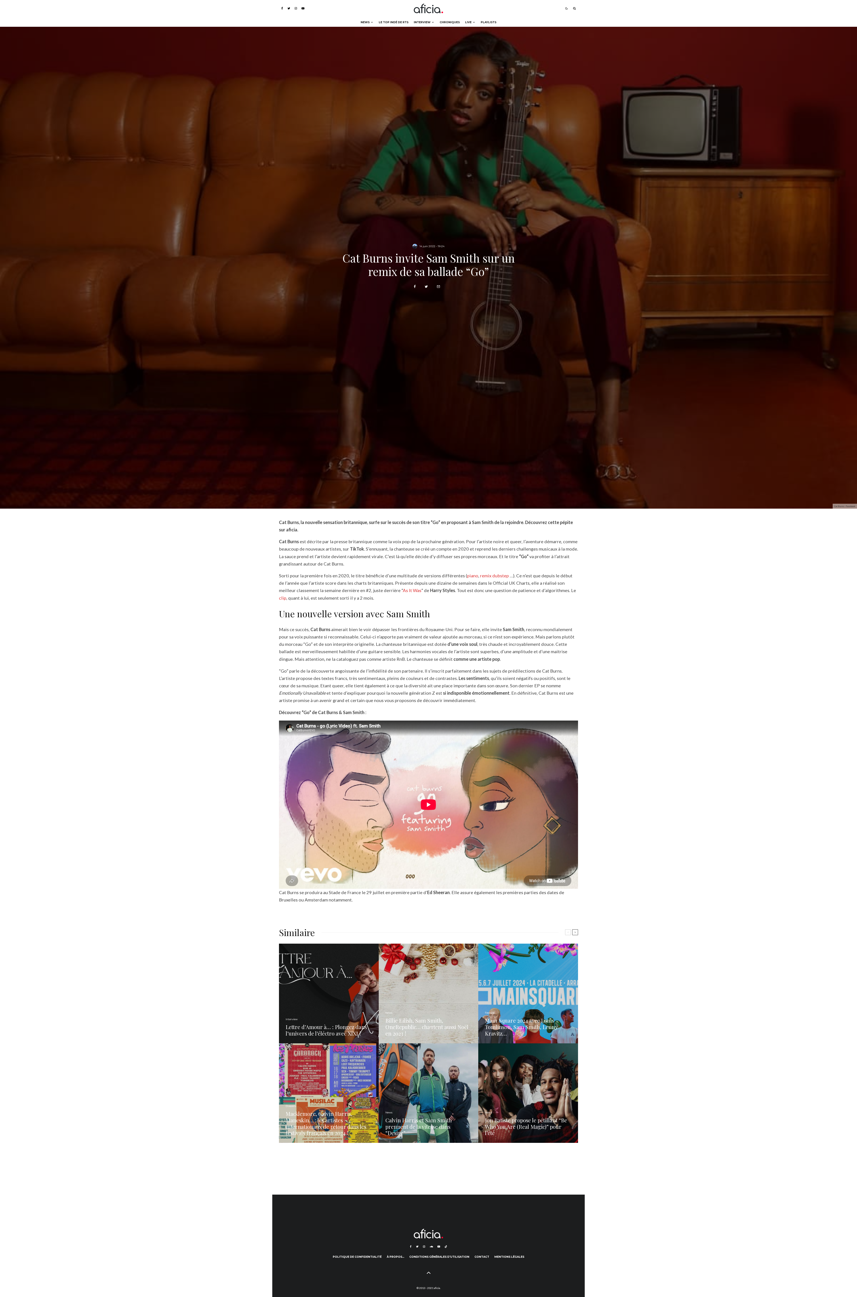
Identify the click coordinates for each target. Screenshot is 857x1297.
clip (282, 598)
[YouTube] (303, 8)
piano (472, 575)
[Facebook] (282, 8)
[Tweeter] (426, 286)
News (365, 22)
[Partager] (415, 286)
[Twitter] (288, 8)
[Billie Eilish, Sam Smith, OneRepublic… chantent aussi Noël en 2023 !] (428, 993)
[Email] (438, 286)
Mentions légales (509, 1256)
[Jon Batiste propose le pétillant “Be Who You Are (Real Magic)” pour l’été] (528, 1093)
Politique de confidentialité (357, 1256)
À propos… (395, 1256)
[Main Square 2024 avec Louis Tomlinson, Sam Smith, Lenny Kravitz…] (528, 993)
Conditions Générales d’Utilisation (439, 1256)
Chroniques (450, 22)
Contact (481, 1256)
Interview (422, 22)
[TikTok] (445, 1246)
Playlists (488, 22)
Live (468, 22)
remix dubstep (494, 575)
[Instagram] (295, 8)
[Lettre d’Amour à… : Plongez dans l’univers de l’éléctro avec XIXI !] (329, 993)
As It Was (412, 590)
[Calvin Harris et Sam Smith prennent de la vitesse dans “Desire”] (428, 1093)
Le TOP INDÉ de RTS (393, 22)
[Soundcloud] (431, 1246)
